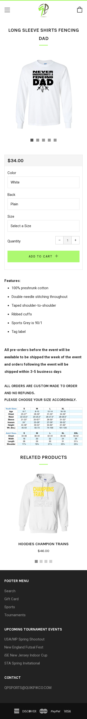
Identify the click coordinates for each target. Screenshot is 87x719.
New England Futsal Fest (23, 647)
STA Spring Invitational (22, 663)
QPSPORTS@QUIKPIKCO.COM (27, 688)
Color (11, 173)
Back (11, 194)
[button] (31, 140)
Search (9, 591)
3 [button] (45, 561)
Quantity (14, 241)
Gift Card (11, 599)
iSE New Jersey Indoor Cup (25, 655)
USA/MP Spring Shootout (24, 639)
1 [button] (36, 561)
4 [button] (50, 561)
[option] (43, 93)
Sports (9, 607)
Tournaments (15, 615)
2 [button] (41, 561)
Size (10, 216)
